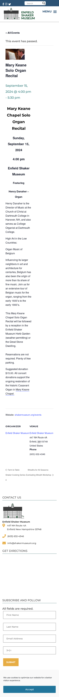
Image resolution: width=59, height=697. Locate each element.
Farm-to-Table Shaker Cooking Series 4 (15, 474)
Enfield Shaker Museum (41, 433)
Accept (29, 689)
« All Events (13, 32)
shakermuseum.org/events (28, 414)
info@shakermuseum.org (21, 543)
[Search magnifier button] (44, 3)
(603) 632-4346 (15, 536)
